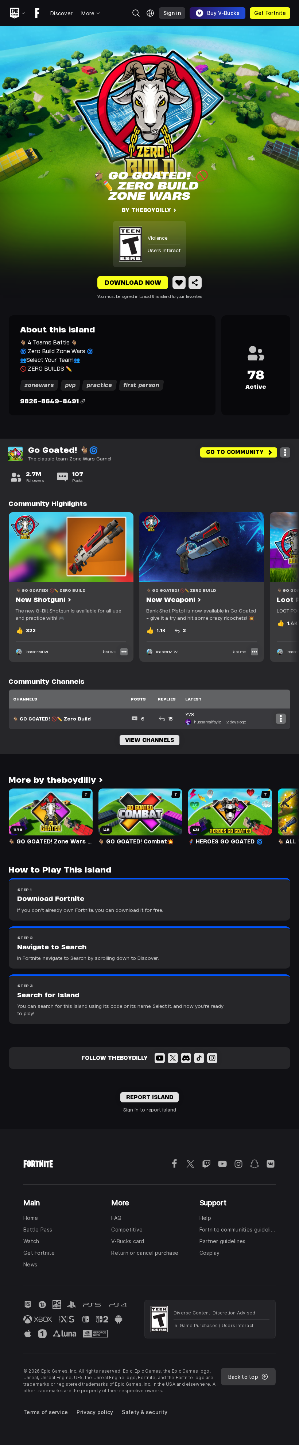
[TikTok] (199, 1058)
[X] (173, 1058)
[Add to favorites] (179, 282)
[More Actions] (285, 452)
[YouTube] (160, 1058)
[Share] (195, 282)
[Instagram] (212, 1058)
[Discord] (186, 1058)
